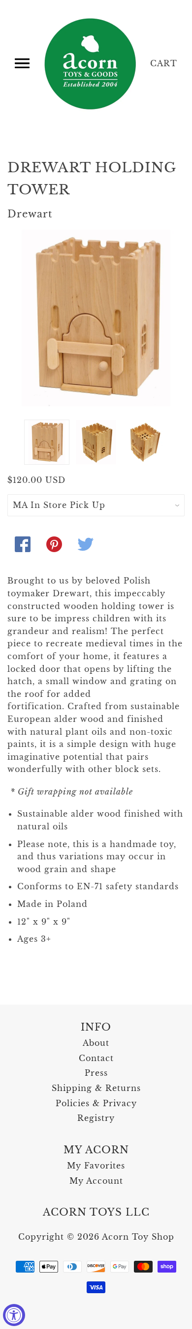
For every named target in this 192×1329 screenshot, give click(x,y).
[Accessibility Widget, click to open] (14, 1315)
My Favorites (96, 1165)
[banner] (91, 64)
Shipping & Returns (96, 1088)
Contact (96, 1058)
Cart (163, 63)
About (96, 1043)
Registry (96, 1118)
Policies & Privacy (96, 1103)
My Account (96, 1181)
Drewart (30, 214)
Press (96, 1073)
